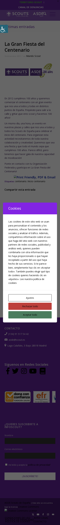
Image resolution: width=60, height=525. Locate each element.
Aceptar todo (30, 314)
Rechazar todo (30, 306)
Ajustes (30, 297)
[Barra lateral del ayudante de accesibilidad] (4, 29)
